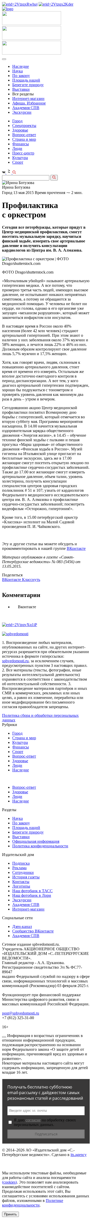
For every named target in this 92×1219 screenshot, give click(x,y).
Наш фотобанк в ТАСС (32, 891)
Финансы (20, 144)
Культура (20, 157)
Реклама (19, 868)
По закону (21, 75)
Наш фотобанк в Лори (31, 895)
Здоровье (20, 130)
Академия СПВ (25, 108)
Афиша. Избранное (29, 103)
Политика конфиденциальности (40, 846)
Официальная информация (35, 841)
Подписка (21, 863)
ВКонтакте (76, 548)
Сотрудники (23, 872)
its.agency (79, 1154)
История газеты (26, 877)
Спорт (17, 162)
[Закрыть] (4, 1037)
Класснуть (31, 579)
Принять (10, 1214)
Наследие (20, 66)
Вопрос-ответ (24, 135)
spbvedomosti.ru (15, 661)
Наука (17, 71)
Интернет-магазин (28, 98)
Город (17, 121)
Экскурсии (21, 112)
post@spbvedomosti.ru (20, 1013)
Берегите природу (28, 85)
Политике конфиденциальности (32, 1202)
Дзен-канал (22, 926)
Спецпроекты (24, 125)
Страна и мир (24, 139)
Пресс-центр (23, 153)
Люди (17, 148)
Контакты (20, 881)
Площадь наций (26, 80)
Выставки (21, 89)
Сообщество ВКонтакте (33, 931)
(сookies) (9, 1182)
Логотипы (21, 886)
